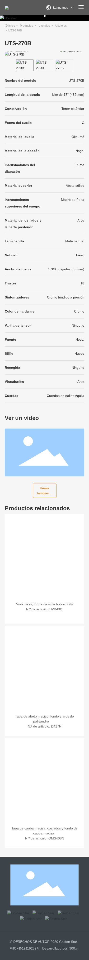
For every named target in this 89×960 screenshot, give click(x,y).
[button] (45, 16)
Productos (26, 25)
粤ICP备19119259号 (25, 948)
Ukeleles (44, 25)
